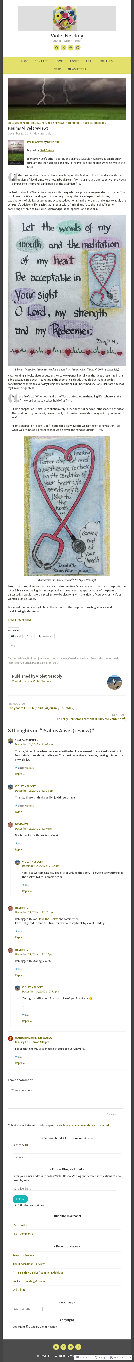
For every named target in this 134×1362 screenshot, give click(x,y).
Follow (20, 1199)
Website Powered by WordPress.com (66, 1356)
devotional (111, 658)
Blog (24, 61)
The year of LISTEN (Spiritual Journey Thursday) (41, 706)
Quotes (87, 122)
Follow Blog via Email (67, 1169)
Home (59, 61)
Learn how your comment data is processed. (83, 1125)
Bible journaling (19, 122)
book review (59, 658)
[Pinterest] (70, 47)
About (74, 61)
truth (56, 662)
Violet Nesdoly (67, 36)
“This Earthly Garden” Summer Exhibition (38, 1272)
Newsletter (77, 69)
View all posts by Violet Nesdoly (31, 681)
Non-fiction (73, 122)
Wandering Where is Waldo (33, 1037)
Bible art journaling (38, 658)
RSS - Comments (23, 1233)
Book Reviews (56, 122)
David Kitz (53, 141)
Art (89, 61)
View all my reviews (20, 619)
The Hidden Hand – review (29, 1264)
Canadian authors (79, 658)
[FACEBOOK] (56, 1347)
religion (46, 662)
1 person (30, 768)
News (58, 69)
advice (22, 658)
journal (26, 662)
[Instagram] (77, 47)
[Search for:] (67, 1157)
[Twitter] (63, 47)
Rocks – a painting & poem (29, 1281)
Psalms (36, 662)
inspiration (14, 662)
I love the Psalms (48, 919)
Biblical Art (38, 122)
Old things (19, 1289)
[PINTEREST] (70, 1347)
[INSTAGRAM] (78, 1347)
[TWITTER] (63, 1347)
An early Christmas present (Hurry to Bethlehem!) (91, 717)
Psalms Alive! (35, 141)
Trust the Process (23, 1255)
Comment (111, 1114)
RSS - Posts (20, 1225)
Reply (18, 773)
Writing (106, 61)
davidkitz (21, 824)
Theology (100, 122)
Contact (41, 61)
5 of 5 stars (47, 150)
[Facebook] (56, 47)
